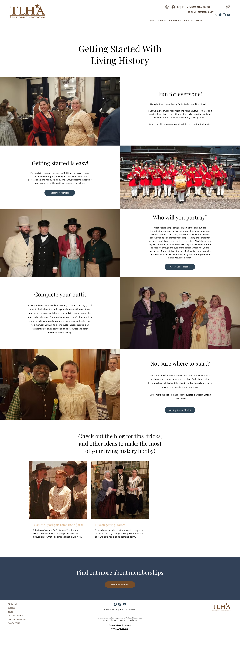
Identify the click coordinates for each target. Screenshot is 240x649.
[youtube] (228, 14)
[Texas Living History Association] (216, 14)
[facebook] (220, 14)
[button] (167, 7)
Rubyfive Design (122, 629)
